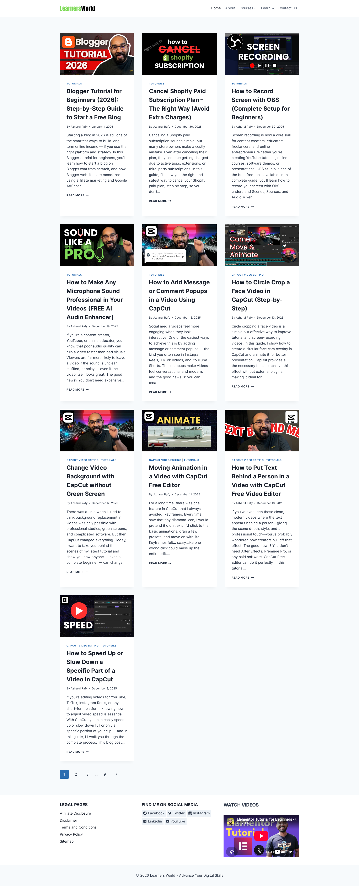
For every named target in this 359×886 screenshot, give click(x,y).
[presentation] (97, 54)
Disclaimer (68, 820)
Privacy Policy (71, 834)
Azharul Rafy (79, 126)
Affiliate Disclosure (75, 813)
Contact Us (287, 8)
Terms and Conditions (78, 827)
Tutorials (74, 83)
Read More (77, 195)
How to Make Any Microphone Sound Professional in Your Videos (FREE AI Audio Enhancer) (94, 300)
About (230, 8)
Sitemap (67, 841)
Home (216, 8)
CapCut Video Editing (248, 274)
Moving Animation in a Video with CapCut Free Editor (178, 476)
